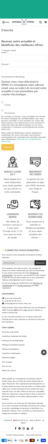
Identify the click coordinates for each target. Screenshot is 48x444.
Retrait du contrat (9, 370)
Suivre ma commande (13, 298)
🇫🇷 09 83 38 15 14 (20, 420)
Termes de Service (24, 285)
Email (4, 52)
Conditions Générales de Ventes (14, 336)
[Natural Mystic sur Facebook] (16, 429)
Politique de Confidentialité (12, 341)
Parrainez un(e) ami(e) (10, 332)
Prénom (5, 64)
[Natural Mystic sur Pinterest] (20, 429)
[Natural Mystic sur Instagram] (24, 429)
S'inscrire (40, 262)
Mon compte (7, 362)
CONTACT (8, 420)
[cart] (45, 22)
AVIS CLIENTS (35, 420)
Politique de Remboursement (13, 345)
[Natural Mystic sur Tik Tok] (32, 429)
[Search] (40, 22)
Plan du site (6, 366)
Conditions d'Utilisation (11, 353)
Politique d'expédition (10, 349)
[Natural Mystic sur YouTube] (28, 429)
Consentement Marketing (12, 77)
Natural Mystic (18, 435)
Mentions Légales (8, 358)
